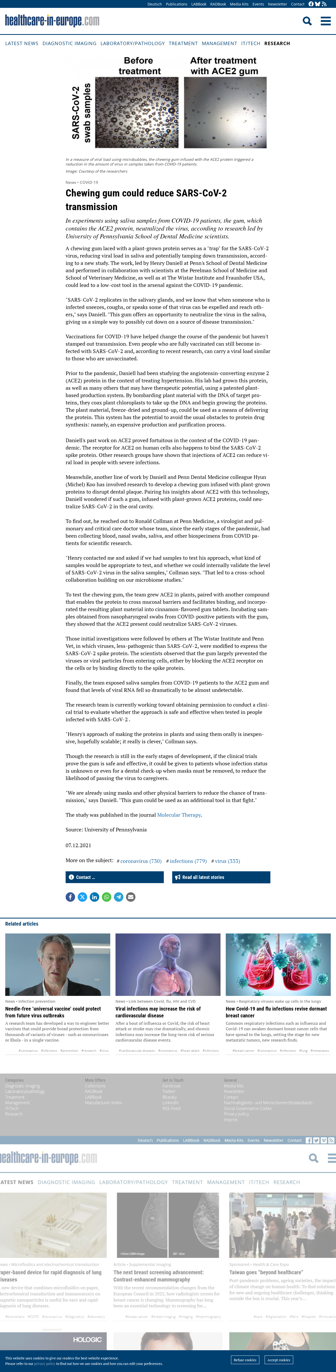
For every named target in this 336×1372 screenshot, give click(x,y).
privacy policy (44, 1363)
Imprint (231, 1120)
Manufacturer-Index (103, 1103)
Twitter (168, 1091)
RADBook (218, 4)
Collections (95, 1086)
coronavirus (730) (141, 860)
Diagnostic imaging (70, 43)
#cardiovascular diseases (137, 1050)
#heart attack (190, 1050)
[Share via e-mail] (130, 897)
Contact (297, 4)
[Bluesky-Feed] (317, 4)
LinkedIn (170, 1103)
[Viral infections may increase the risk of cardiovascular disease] (168, 964)
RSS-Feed (171, 1108)
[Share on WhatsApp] (106, 897)
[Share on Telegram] (118, 897)
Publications (176, 4)
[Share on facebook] (70, 897)
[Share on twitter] (82, 897)
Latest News (22, 43)
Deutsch (155, 4)
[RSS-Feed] (324, 4)
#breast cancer (243, 1050)
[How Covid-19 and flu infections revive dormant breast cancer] (278, 964)
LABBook (198, 4)
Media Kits (239, 4)
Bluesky (169, 1097)
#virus (104, 1050)
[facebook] (311, 4)
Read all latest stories (202, 877)
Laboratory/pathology (133, 43)
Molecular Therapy (179, 814)
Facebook (171, 1086)
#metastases (320, 1050)
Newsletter (277, 4)
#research (88, 1050)
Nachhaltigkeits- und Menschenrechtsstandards (268, 1103)
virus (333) (227, 860)
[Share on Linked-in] (94, 897)
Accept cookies (278, 1360)
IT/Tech (250, 43)
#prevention (69, 1050)
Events (258, 4)
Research (277, 43)
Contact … (84, 877)
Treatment (183, 43)
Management (219, 43)
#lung (303, 1050)
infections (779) (188, 860)
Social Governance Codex (248, 1108)
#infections (49, 1050)
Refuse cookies (245, 1360)
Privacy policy (236, 1114)
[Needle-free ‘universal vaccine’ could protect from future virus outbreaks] (57, 964)
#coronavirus (28, 1050)
